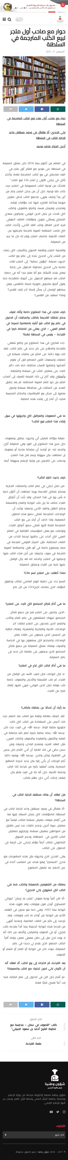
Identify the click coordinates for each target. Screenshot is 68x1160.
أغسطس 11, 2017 (55, 51)
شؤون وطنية (43, 1152)
